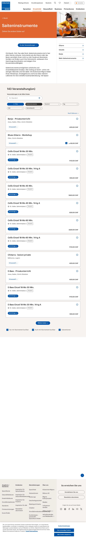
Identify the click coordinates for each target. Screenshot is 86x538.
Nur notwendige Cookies (64, 530)
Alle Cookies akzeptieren (64, 534)
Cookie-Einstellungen (64, 525)
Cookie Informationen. (32, 531)
